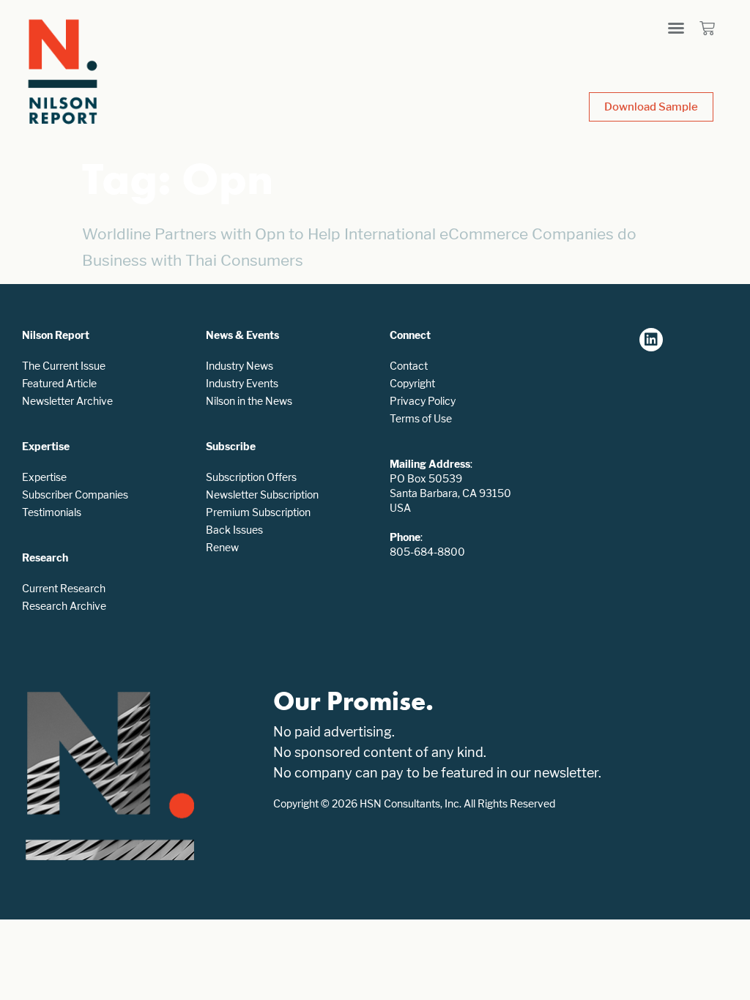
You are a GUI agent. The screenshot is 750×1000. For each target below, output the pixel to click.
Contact (409, 365)
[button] (676, 28)
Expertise (44, 477)
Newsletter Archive (67, 401)
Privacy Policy (423, 401)
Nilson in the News (249, 401)
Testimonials (51, 512)
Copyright (412, 383)
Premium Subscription (258, 512)
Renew (222, 547)
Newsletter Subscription (262, 494)
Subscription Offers (251, 477)
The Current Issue (63, 365)
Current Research (63, 588)
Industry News (239, 365)
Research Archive (64, 606)
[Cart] (707, 28)
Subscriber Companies (75, 494)
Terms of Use (421, 418)
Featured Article (59, 383)
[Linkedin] (651, 339)
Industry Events (242, 383)
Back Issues (234, 529)
